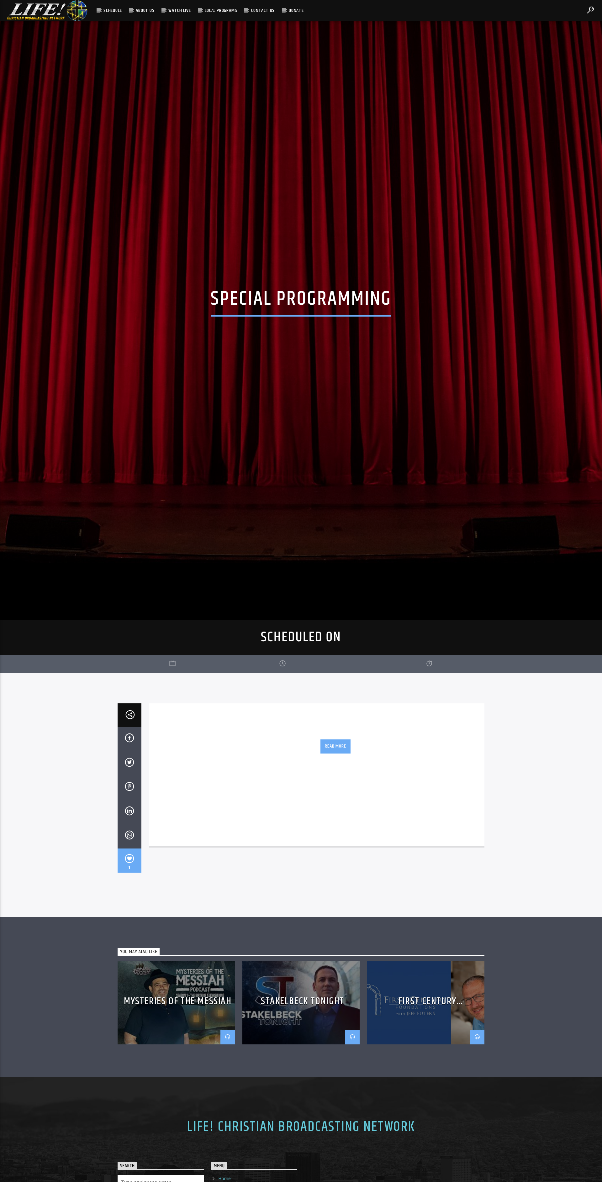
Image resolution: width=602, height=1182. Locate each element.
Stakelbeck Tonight (302, 1052)
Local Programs (221, 10)
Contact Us (263, 10)
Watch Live (179, 10)
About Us (145, 10)
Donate (296, 10)
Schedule (112, 10)
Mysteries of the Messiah (177, 1052)
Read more (335, 797)
